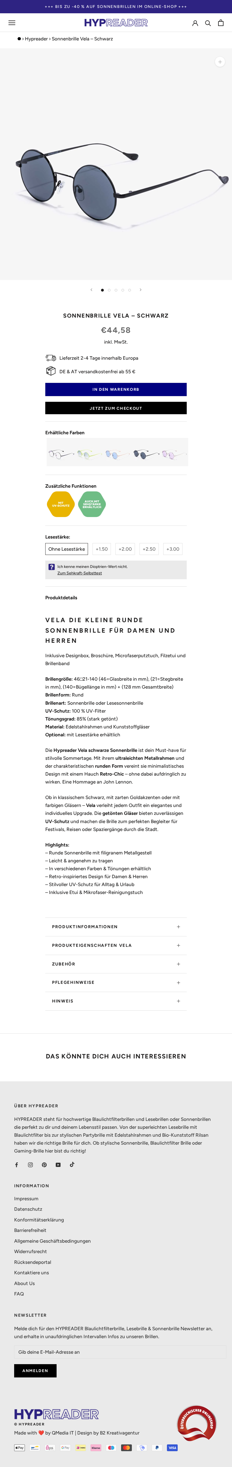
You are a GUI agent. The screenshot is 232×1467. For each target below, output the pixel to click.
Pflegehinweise (73, 982)
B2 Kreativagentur (119, 1433)
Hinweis (63, 1001)
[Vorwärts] (140, 289)
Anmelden (35, 1370)
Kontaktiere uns (31, 1272)
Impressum (26, 1198)
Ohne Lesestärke (66, 549)
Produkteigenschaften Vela (92, 945)
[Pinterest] (44, 1164)
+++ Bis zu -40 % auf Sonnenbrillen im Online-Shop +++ (116, 6)
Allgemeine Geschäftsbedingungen (52, 1241)
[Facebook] (16, 1164)
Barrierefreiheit (30, 1230)
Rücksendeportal (32, 1262)
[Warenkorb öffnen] (221, 22)
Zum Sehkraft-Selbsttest (79, 573)
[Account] (195, 22)
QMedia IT (63, 1433)
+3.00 (172, 549)
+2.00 (125, 549)
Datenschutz (28, 1209)
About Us (24, 1283)
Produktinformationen (85, 926)
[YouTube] (58, 1164)
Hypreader (36, 39)
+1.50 (102, 549)
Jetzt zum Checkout (116, 408)
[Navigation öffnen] (11, 22)
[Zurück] (91, 289)
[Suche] (208, 23)
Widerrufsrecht (30, 1251)
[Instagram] (30, 1164)
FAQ (19, 1294)
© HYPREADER (29, 1424)
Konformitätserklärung (39, 1220)
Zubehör (64, 964)
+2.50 (149, 549)
